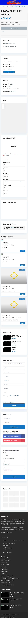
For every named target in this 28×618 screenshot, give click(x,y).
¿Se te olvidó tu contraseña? (9, 433)
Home (2, 6)
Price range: (6, 395)
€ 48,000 (6, 243)
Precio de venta (7, 452)
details (22, 250)
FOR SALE (15, 22)
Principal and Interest (8, 158)
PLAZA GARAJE (4, 582)
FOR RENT (3, 569)
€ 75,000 (6, 257)
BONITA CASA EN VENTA (15, 599)
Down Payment (7, 179)
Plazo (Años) (6, 464)
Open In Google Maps (9, 72)
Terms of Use (4, 617)
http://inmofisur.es (7, 552)
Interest (5, 191)
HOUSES (3, 571)
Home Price (6, 174)
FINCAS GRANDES (9, 6)
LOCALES (3, 573)
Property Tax (6, 162)
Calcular (14, 477)
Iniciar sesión (14, 427)
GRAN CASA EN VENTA (15, 605)
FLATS (2, 567)
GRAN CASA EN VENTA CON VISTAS (16, 336)
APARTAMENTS (5, 560)
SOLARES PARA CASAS (6, 585)
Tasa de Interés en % (8, 470)
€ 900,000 (6, 286)
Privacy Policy (12, 617)
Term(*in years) (7, 185)
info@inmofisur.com (7, 548)
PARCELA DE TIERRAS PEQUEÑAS (9, 578)
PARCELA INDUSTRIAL (6, 580)
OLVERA (17, 24)
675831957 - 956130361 (9, 543)
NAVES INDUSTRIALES (6, 576)
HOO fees (5, 168)
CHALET (3, 562)
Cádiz (12, 66)
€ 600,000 (6, 315)
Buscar (14, 405)
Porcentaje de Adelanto (8, 458)
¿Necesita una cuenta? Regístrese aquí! (11, 431)
